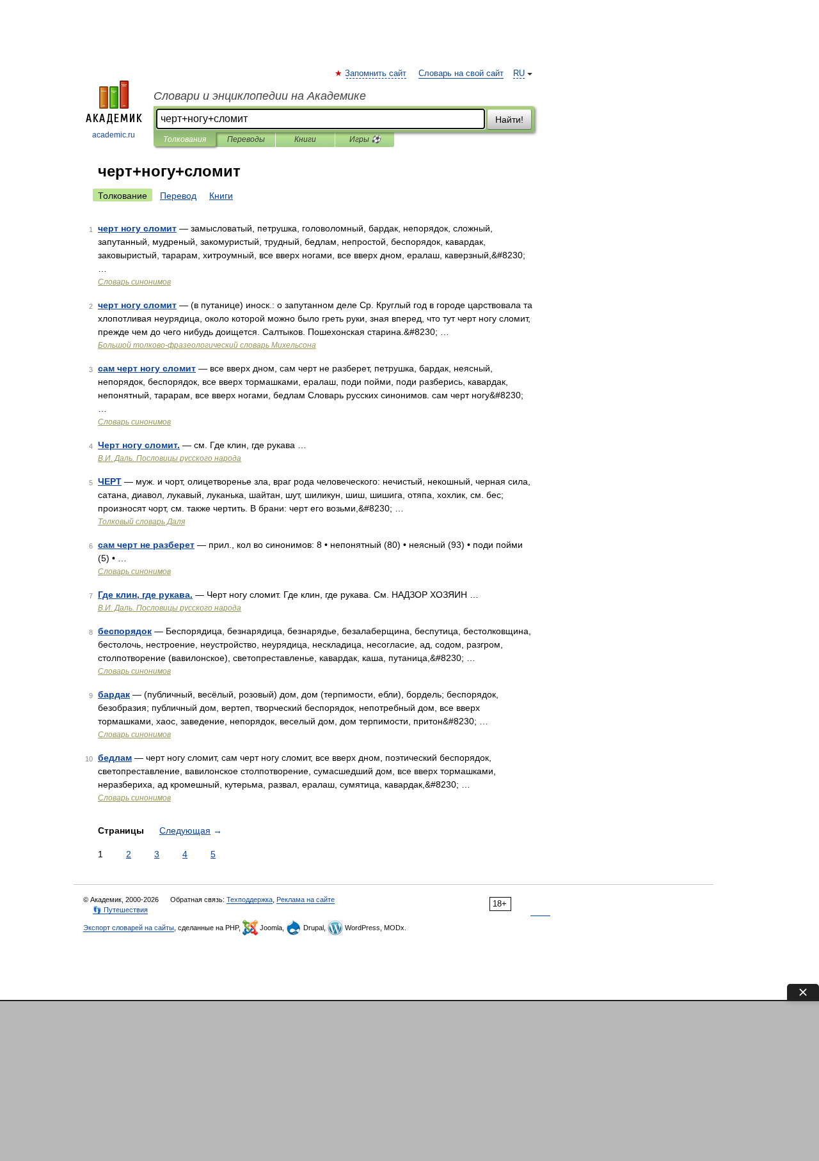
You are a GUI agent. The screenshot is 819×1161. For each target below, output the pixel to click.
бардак (114, 694)
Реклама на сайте (305, 899)
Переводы (246, 139)
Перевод (178, 196)
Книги (305, 139)
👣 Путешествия (120, 910)
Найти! (509, 119)
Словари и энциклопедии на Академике (260, 96)
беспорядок (125, 631)
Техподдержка (250, 899)
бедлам (115, 757)
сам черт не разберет (146, 545)
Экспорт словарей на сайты (128, 927)
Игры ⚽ (365, 139)
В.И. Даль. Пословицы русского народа (169, 458)
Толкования (184, 139)
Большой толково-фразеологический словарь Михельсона (207, 345)
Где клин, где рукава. (145, 594)
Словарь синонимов (134, 281)
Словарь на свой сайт (461, 73)
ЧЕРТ (110, 481)
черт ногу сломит (137, 228)
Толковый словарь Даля (141, 521)
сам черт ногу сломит (147, 368)
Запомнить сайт (376, 73)
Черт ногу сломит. (139, 445)
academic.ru (113, 134)
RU (519, 73)
